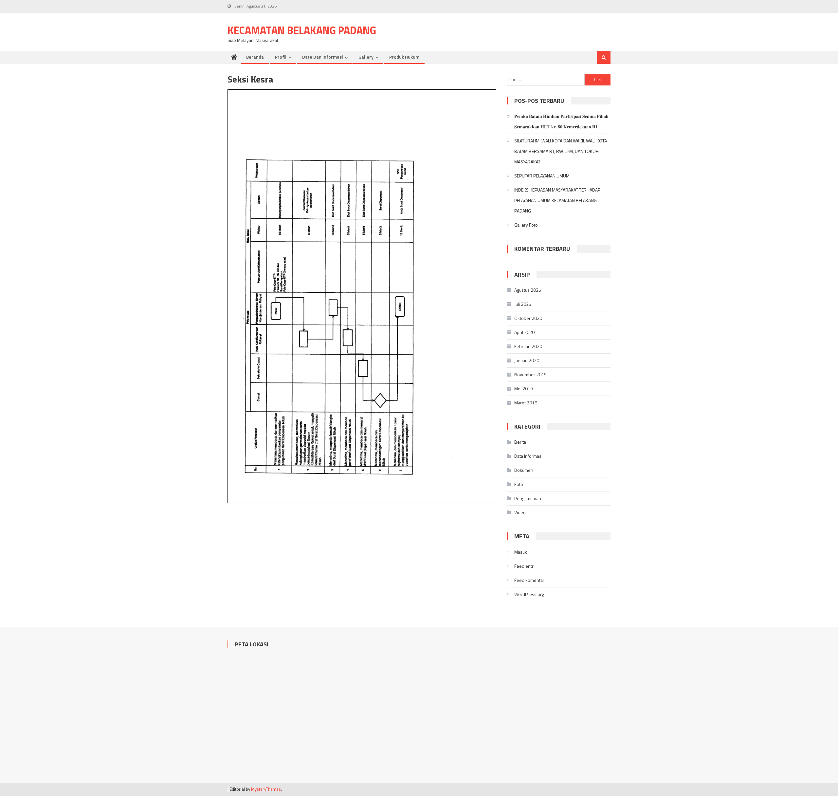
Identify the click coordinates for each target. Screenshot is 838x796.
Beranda (255, 56)
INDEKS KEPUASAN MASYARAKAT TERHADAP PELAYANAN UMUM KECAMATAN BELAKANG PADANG (557, 200)
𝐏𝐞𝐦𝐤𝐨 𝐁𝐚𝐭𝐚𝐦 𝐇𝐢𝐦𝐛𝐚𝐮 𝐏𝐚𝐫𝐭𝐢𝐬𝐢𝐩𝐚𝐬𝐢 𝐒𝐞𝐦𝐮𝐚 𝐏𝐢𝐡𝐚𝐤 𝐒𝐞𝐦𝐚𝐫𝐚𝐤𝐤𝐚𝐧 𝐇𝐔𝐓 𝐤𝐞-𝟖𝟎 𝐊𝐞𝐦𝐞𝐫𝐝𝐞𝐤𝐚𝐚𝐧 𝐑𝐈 (561, 121)
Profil (280, 56)
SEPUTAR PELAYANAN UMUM (542, 175)
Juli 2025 (522, 304)
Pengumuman (527, 498)
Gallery (365, 56)
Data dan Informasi (322, 56)
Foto (518, 484)
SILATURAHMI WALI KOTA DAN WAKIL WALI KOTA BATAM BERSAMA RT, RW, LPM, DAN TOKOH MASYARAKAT (560, 151)
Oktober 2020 (528, 318)
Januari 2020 (526, 360)
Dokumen (523, 470)
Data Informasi (528, 456)
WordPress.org (529, 594)
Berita (520, 441)
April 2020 (524, 332)
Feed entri (524, 566)
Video (520, 512)
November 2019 (530, 374)
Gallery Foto (526, 224)
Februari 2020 (528, 346)
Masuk (520, 551)
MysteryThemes (266, 789)
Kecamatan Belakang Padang (302, 30)
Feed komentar (529, 580)
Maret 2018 (525, 402)
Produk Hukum (404, 56)
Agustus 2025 (527, 290)
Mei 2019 (523, 388)
